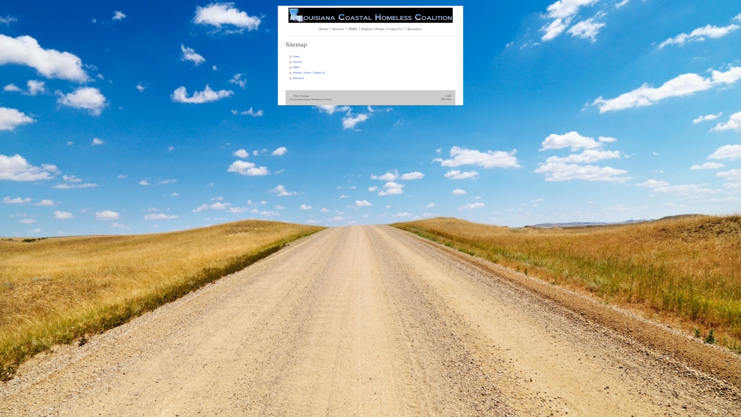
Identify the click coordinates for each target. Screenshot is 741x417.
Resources (298, 78)
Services (297, 61)
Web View (446, 99)
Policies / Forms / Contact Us (309, 72)
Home (296, 56)
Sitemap (304, 95)
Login (448, 95)
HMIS (296, 67)
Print (296, 95)
